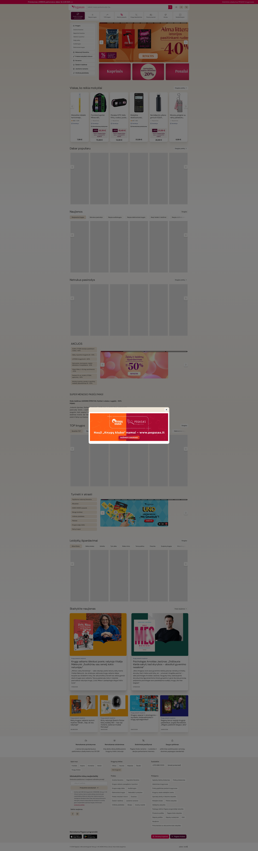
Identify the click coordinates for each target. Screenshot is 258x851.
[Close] (166, 409)
